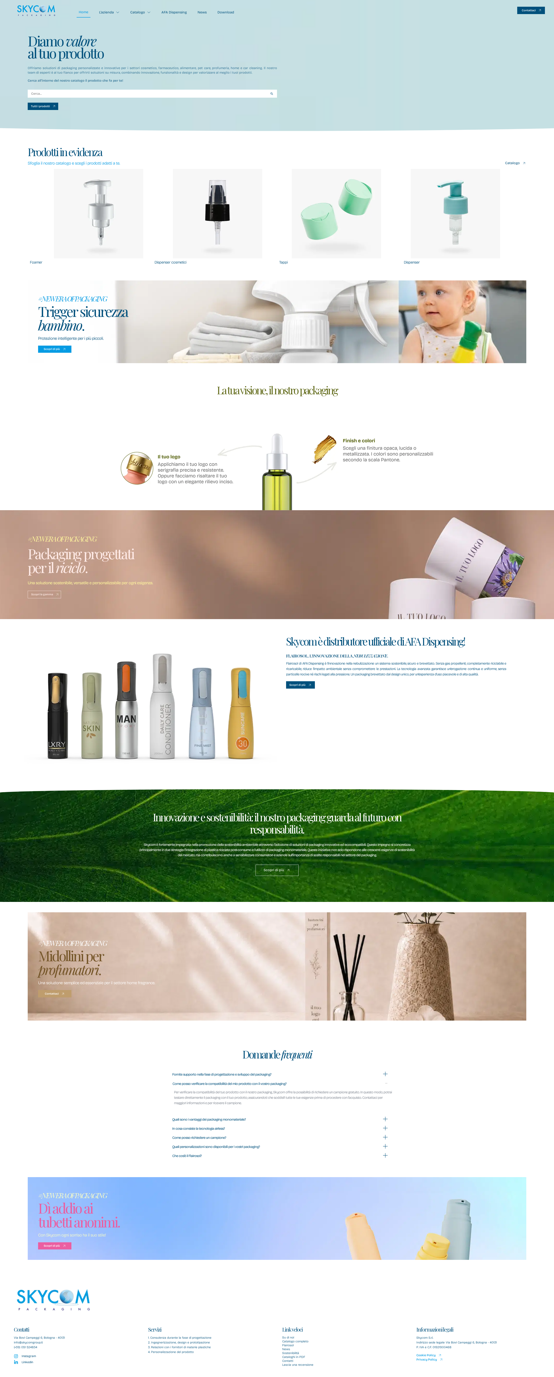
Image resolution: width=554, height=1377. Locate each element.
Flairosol (288, 1345)
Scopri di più (52, 349)
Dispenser (412, 262)
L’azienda (106, 12)
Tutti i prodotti (40, 106)
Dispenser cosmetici (170, 262)
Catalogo (137, 12)
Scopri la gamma (42, 594)
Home (83, 12)
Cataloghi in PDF (293, 1357)
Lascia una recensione (297, 1364)
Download (225, 12)
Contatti (287, 1360)
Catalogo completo (295, 1341)
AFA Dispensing (174, 12)
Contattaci (529, 10)
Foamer (36, 262)
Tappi (283, 262)
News (202, 12)
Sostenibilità (290, 1353)
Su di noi (288, 1337)
